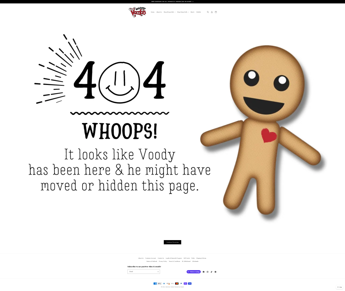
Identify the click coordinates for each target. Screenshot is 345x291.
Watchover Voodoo (169, 287)
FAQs (193, 258)
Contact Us (161, 258)
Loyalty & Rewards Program (174, 258)
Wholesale (195, 261)
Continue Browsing (172, 242)
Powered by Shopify (179, 287)
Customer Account (150, 258)
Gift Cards (187, 258)
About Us (140, 258)
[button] (169, 12)
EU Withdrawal (186, 261)
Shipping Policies (201, 258)
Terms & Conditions (174, 261)
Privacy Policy (163, 261)
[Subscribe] (158, 272)
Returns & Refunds (152, 261)
